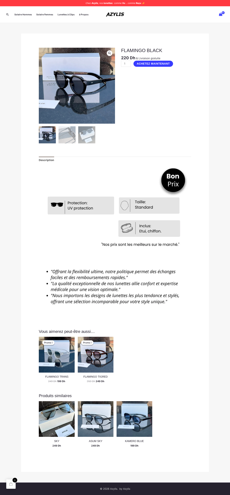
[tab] (46, 160)
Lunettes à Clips (66, 14)
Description (46, 160)
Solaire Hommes (23, 14)
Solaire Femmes (44, 14)
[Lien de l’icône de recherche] (7, 15)
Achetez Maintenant (153, 63)
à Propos (84, 14)
